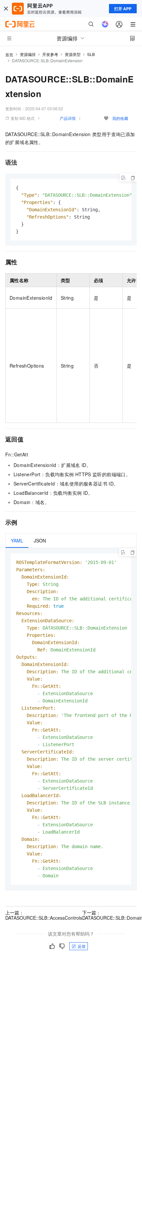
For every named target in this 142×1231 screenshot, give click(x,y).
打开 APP (122, 9)
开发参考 (50, 54)
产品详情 (68, 118)
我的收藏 (120, 118)
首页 (9, 54)
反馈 (82, 946)
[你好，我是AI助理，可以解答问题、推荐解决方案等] (105, 24)
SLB (91, 54)
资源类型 (73, 54)
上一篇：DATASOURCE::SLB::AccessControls (43, 915)
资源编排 (28, 54)
